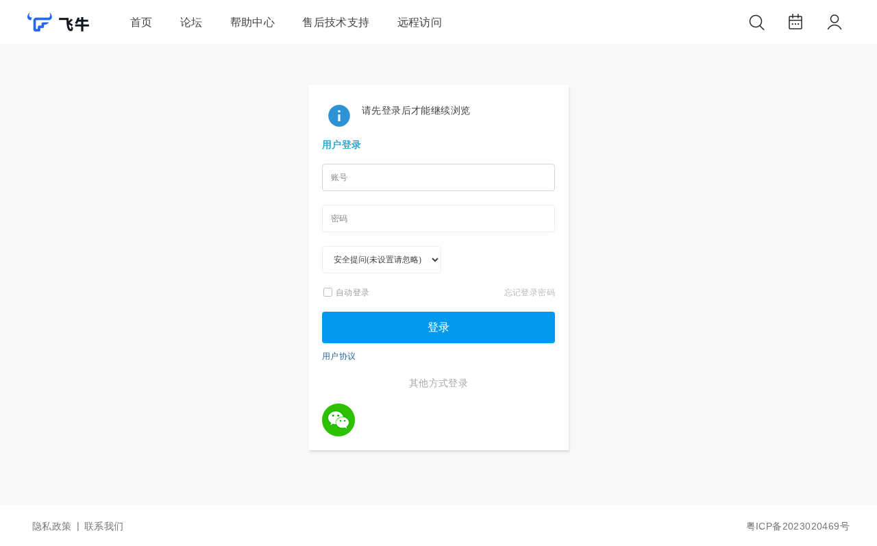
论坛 (191, 22)
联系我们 (104, 526)
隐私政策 (52, 526)
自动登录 (353, 292)
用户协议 (339, 356)
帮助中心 (252, 22)
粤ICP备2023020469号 (798, 526)
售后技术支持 (335, 22)
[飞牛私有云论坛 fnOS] (58, 25)
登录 (438, 327)
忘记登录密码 (529, 292)
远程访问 (420, 22)
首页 (141, 22)
